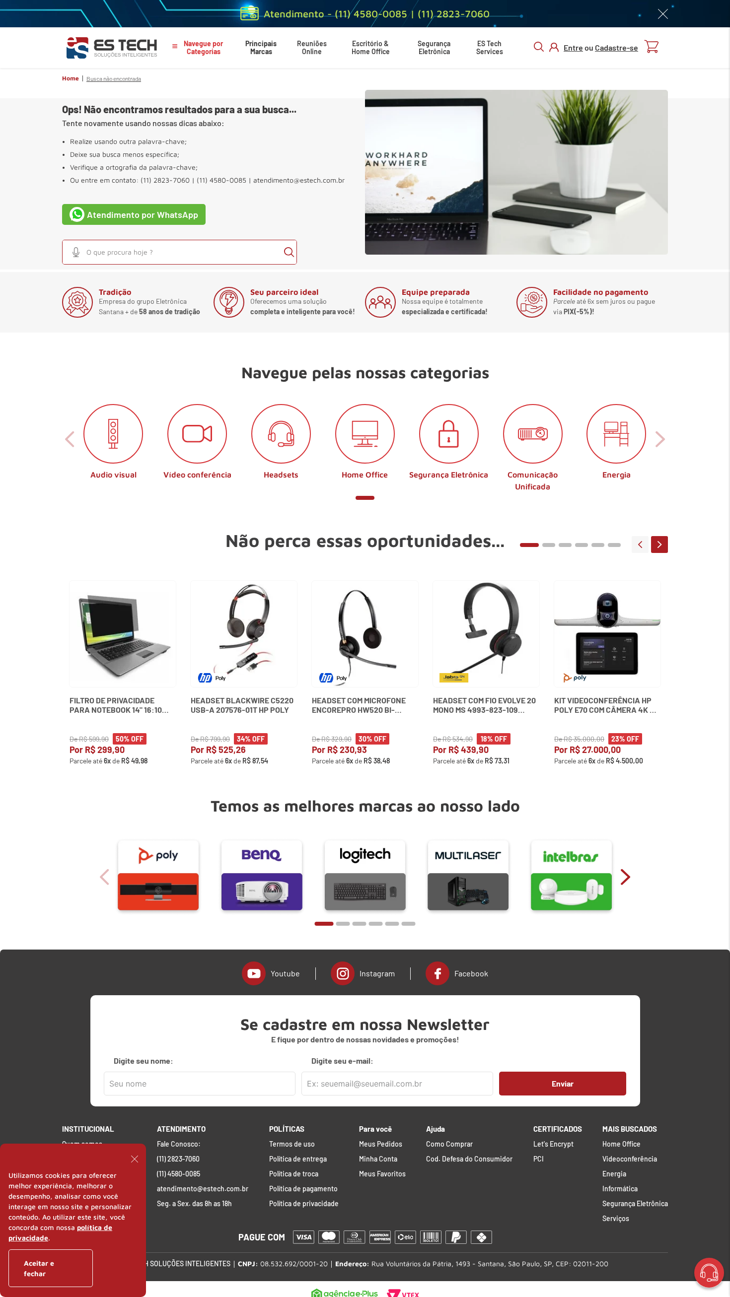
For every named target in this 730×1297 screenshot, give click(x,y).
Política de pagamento (303, 1189)
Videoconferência (629, 1159)
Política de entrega (298, 1159)
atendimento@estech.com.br (299, 180)
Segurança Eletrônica (434, 47)
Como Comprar (449, 1144)
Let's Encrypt (553, 1144)
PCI (538, 1159)
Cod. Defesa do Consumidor (469, 1159)
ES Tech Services (489, 47)
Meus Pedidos (380, 1144)
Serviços (615, 1219)
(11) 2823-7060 (178, 1159)
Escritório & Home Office (371, 47)
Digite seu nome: (143, 1060)
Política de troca (293, 1174)
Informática (620, 1189)
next (659, 544)
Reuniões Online (312, 47)
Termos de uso (292, 1144)
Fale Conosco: (179, 1144)
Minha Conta (378, 1159)
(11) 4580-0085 (178, 1174)
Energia (614, 1174)
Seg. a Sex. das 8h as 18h (194, 1204)
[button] (76, 252)
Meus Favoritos (382, 1174)
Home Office (621, 1144)
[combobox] (179, 252)
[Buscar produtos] (289, 252)
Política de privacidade (304, 1204)
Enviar (563, 1083)
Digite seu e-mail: (342, 1060)
